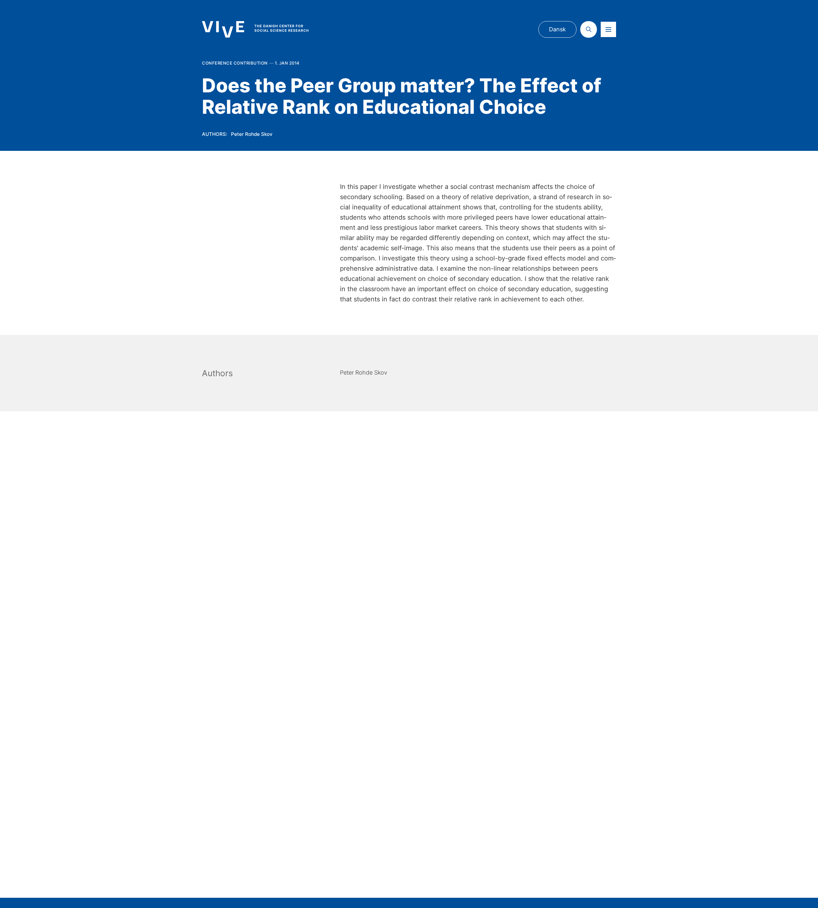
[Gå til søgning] (588, 29)
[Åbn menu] (608, 29)
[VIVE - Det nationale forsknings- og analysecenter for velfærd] (261, 29)
